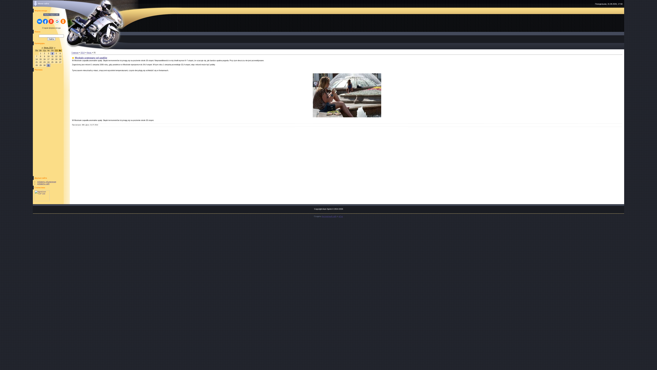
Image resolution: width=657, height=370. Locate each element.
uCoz (341, 216)
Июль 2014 (48, 48)
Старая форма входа (51, 28)
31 (48, 65)
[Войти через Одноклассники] (63, 21)
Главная (75, 53)
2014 (83, 53)
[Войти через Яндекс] (51, 21)
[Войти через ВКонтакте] (39, 21)
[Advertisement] (45, 123)
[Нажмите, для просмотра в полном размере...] (347, 117)
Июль (89, 53)
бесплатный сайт (329, 216)
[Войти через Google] (57, 21)
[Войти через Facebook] (45, 21)
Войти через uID (51, 15)
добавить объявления (46, 182)
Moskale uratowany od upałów (91, 58)
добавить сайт (43, 184)
